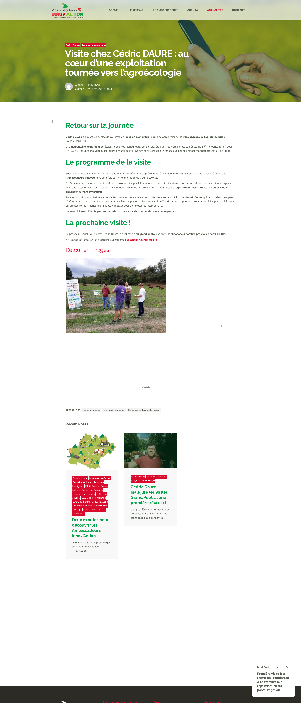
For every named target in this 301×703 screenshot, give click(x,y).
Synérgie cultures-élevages (143, 410)
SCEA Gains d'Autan (94, 509)
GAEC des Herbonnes (94, 497)
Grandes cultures (82, 505)
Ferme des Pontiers (84, 494)
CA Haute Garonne (114, 410)
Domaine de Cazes (100, 478)
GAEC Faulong (100, 501)
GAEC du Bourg (81, 501)
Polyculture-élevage (94, 45)
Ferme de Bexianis (92, 490)
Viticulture (78, 513)
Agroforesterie (91, 410)
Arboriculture (80, 478)
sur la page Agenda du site (140, 239)
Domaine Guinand (82, 482)
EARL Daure (73, 45)
